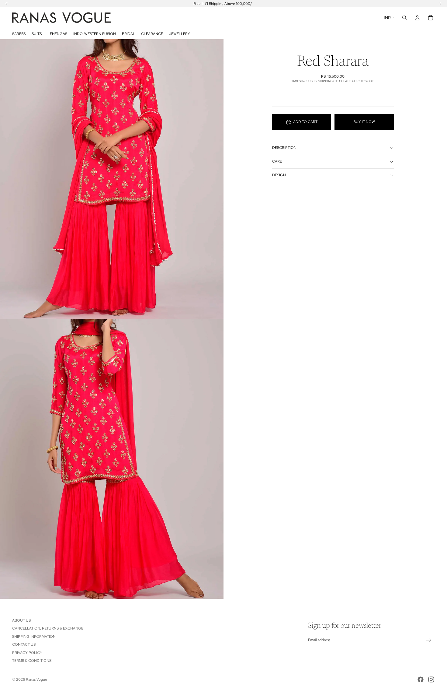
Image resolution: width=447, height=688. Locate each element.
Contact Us (24, 644)
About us (21, 620)
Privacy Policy (27, 652)
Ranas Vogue (36, 679)
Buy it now (364, 121)
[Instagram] (431, 679)
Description (284, 148)
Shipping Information (34, 636)
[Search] (404, 17)
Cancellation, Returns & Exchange (47, 628)
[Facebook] (420, 679)
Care (277, 161)
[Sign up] (428, 640)
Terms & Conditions (31, 660)
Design (279, 175)
